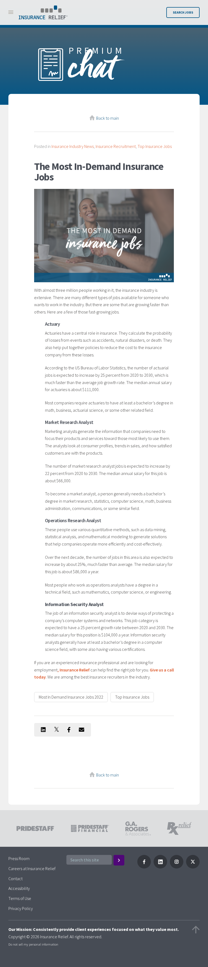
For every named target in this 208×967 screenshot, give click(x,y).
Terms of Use (19, 898)
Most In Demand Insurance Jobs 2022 (71, 697)
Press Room (19, 858)
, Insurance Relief (73, 670)
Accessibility (19, 888)
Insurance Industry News (72, 146)
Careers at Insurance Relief (32, 868)
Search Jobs (183, 12)
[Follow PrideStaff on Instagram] (176, 867)
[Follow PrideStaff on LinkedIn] (160, 867)
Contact (15, 878)
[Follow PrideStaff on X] (193, 867)
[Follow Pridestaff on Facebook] (144, 867)
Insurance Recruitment (116, 146)
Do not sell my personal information (33, 944)
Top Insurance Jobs (155, 146)
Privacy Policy (20, 908)
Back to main (107, 118)
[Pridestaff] (43, 12)
